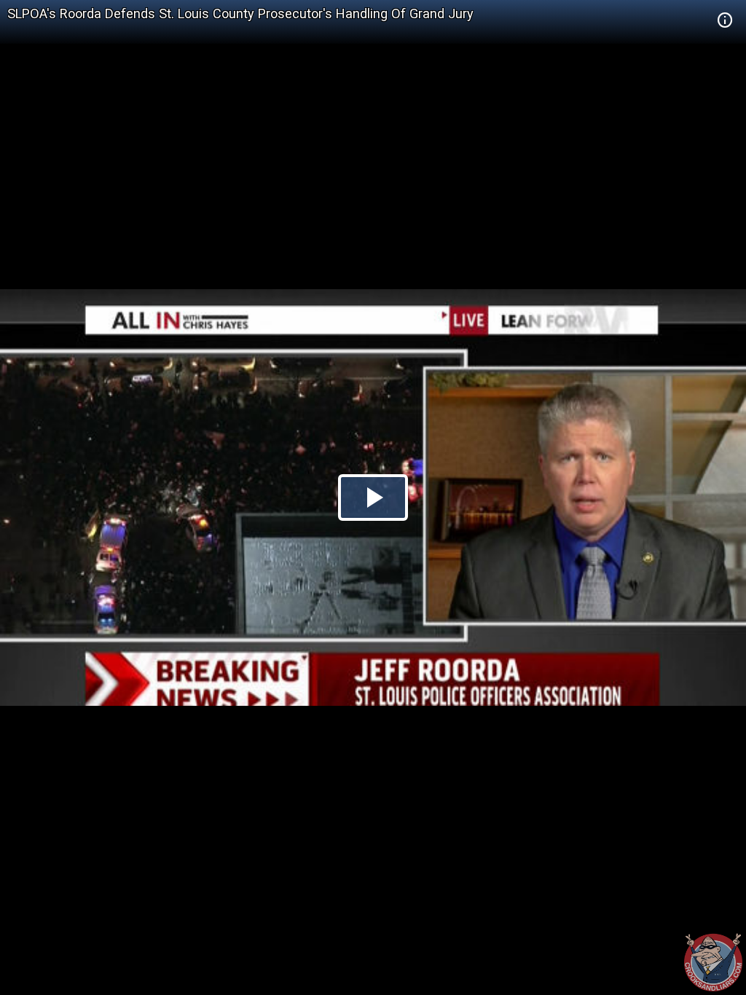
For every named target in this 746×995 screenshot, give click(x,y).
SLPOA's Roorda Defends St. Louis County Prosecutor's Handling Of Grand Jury (240, 13)
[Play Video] (373, 497)
